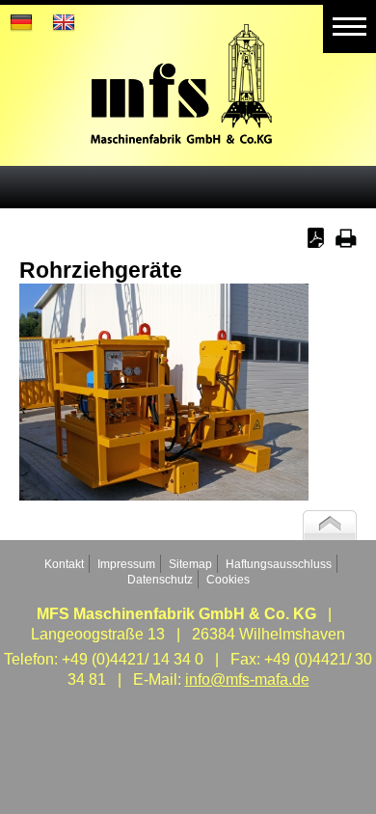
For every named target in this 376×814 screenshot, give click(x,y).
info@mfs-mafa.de (247, 679)
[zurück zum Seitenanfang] (330, 535)
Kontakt (64, 564)
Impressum (126, 564)
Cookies (228, 579)
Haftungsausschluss (279, 564)
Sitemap (190, 564)
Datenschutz (160, 579)
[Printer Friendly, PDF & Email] (332, 242)
